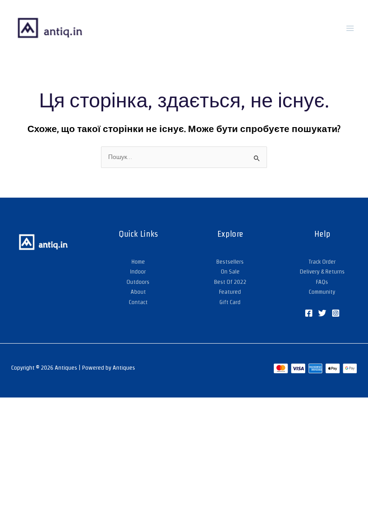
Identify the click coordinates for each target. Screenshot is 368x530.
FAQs (322, 281)
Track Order (322, 261)
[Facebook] (309, 313)
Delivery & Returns (322, 271)
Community (322, 291)
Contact (138, 302)
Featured (230, 291)
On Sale (230, 271)
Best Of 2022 (230, 281)
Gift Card (230, 302)
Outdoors (138, 281)
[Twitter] (322, 313)
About (138, 291)
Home (138, 261)
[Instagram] (336, 313)
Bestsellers (230, 261)
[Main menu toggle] (350, 28)
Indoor (138, 271)
